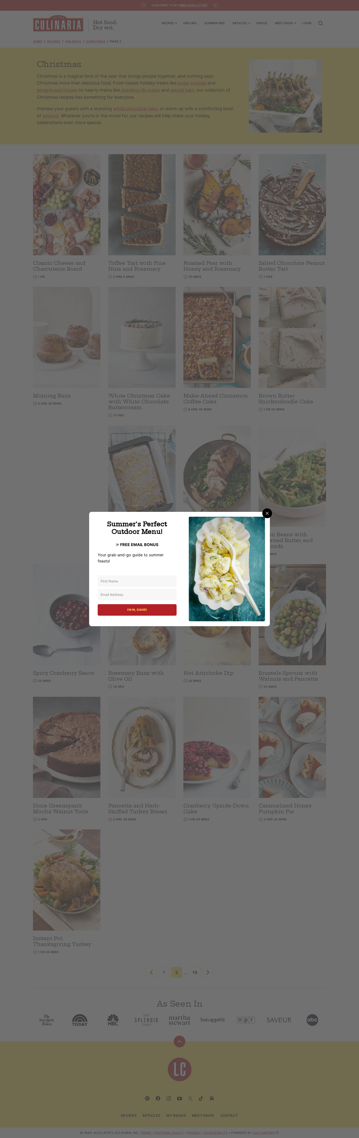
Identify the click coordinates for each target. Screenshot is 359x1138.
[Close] (267, 513)
